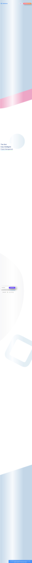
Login (20, 3)
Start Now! (12, 287)
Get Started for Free (27, 3)
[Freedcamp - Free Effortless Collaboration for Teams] (4, 3)
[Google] (10, 292)
